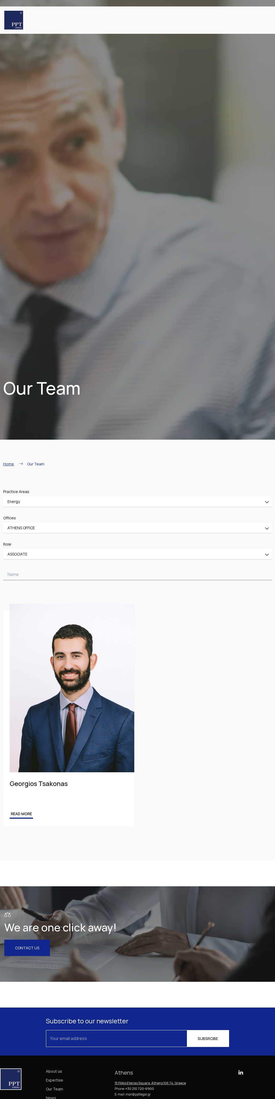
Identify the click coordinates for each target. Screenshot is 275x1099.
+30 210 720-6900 (139, 1088)
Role (7, 544)
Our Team (54, 1088)
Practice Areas (16, 491)
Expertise (54, 1080)
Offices (9, 517)
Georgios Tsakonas (39, 783)
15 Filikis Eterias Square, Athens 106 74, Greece (150, 1083)
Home (8, 463)
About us (54, 1071)
